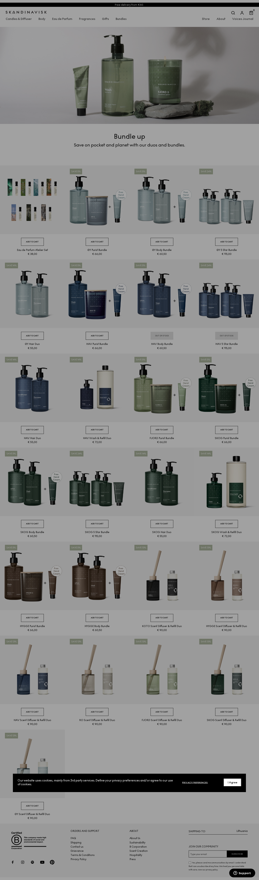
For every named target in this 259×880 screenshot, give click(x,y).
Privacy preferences (195, 782)
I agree (232, 782)
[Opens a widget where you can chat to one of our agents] (242, 873)
